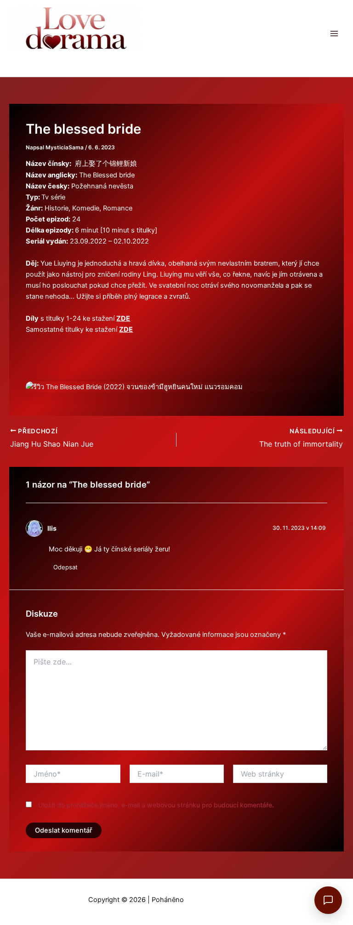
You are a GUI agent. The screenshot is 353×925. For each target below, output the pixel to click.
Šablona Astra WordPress (225, 900)
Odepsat (65, 567)
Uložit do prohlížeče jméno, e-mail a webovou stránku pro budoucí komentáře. (156, 805)
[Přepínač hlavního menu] (334, 33)
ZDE (123, 318)
